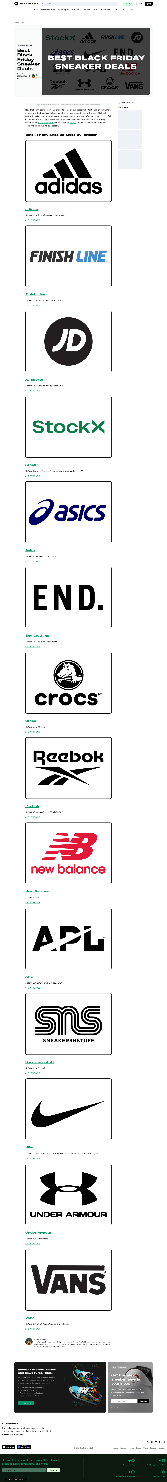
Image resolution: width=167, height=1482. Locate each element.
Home (16, 22)
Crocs (124, 10)
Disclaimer (161, 1448)
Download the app (25, 1403)
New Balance (105, 10)
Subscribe (143, 1401)
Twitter (73, 122)
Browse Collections (120, 1448)
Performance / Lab (48, 10)
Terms (145, 1448)
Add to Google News (127, 102)
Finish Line (35, 294)
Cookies (153, 1448)
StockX (32, 465)
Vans (131, 10)
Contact (131, 1448)
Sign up (148, 4)
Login (140, 4)
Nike (95, 10)
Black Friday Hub (46, 122)
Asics (30, 550)
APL (29, 976)
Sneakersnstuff (39, 1062)
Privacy (139, 1448)
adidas (116, 10)
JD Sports (34, 379)
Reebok (32, 806)
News (36, 10)
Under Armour (38, 1232)
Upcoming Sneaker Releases (68, 10)
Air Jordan (86, 10)
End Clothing (37, 635)
